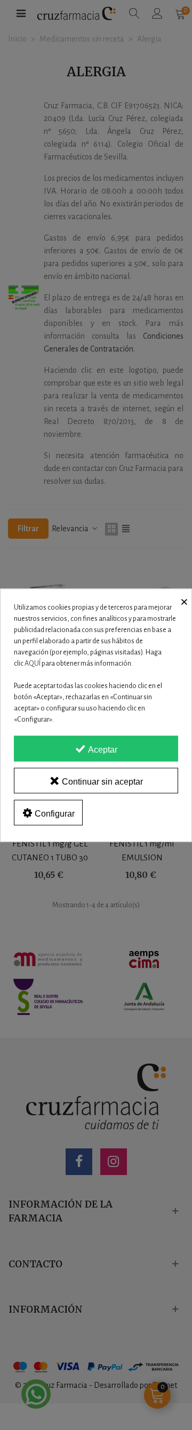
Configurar (54, 813)
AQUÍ (33, 663)
